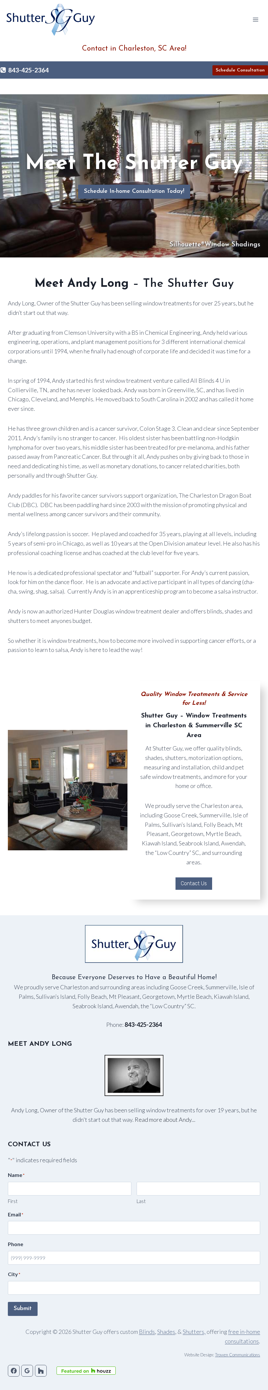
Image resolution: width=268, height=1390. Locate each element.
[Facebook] (14, 1371)
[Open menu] (255, 19)
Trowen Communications (237, 1354)
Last (141, 1201)
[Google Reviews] (27, 1371)
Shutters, (194, 1331)
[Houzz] (41, 1371)
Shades (166, 1331)
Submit (23, 1309)
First (13, 1201)
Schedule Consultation (240, 70)
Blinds (147, 1331)
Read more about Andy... (165, 1119)
